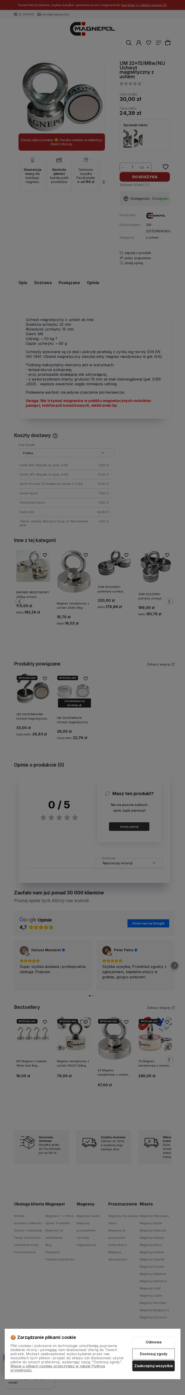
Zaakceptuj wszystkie (153, 1366)
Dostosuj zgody (153, 1354)
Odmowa (154, 1342)
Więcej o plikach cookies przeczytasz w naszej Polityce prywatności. (57, 1368)
